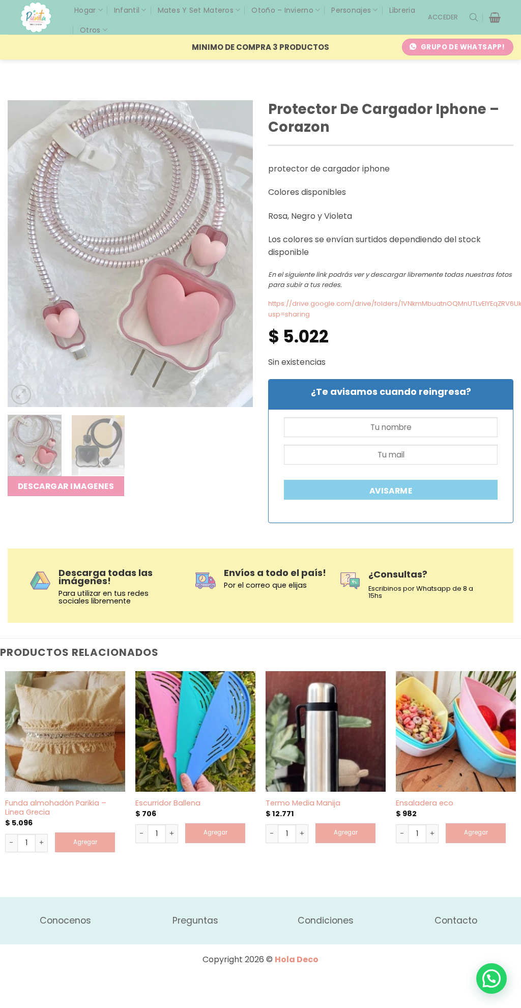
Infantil (126, 10)
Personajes (351, 10)
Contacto (456, 920)
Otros (90, 30)
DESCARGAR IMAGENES (66, 486)
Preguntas (195, 920)
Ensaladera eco (424, 803)
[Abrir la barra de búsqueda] (474, 17)
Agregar (85, 842)
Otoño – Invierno (282, 10)
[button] (443, 17)
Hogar (85, 10)
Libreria (402, 10)
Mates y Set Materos (196, 10)
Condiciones (326, 920)
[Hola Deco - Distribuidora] (39, 17)
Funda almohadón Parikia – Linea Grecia (55, 807)
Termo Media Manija (303, 803)
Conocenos (65, 920)
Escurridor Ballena (167, 803)
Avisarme (391, 490)
